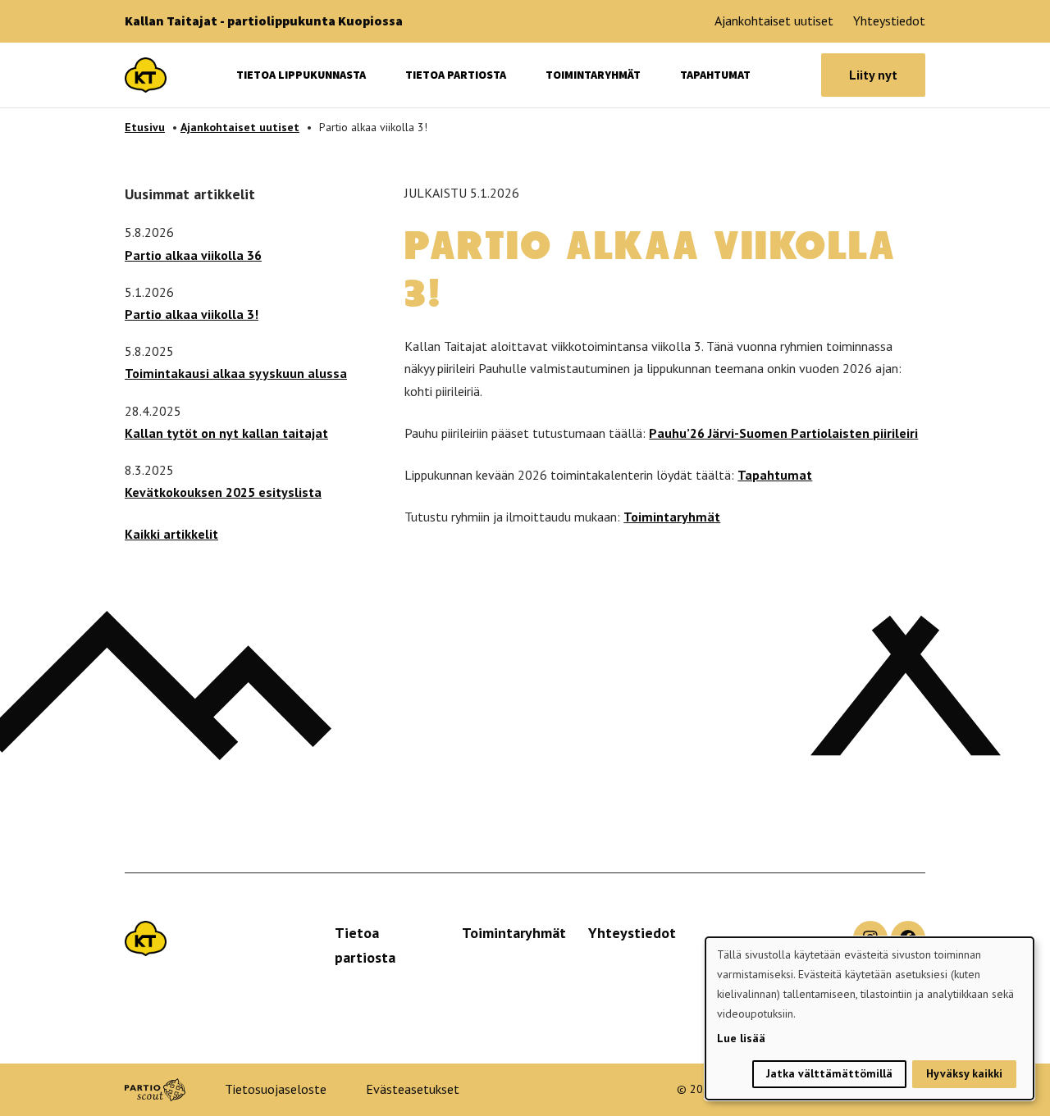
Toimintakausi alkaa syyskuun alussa (236, 373)
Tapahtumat (715, 74)
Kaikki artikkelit (171, 534)
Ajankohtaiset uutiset (773, 20)
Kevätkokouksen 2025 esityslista (223, 492)
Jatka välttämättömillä (829, 1073)
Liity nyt (873, 74)
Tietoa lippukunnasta (301, 74)
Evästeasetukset (412, 1089)
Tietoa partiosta (455, 74)
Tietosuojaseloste (275, 1089)
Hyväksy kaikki (964, 1073)
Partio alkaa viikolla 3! (191, 314)
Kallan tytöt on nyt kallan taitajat (226, 433)
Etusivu (145, 127)
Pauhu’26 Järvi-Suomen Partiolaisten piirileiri (783, 433)
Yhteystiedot (889, 20)
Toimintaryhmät (593, 74)
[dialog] (869, 1018)
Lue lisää (741, 1038)
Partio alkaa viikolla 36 (193, 255)
